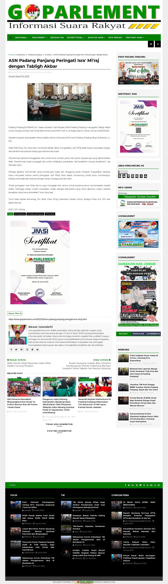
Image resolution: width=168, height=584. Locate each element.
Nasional (21, 37)
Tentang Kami (133, 37)
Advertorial (75, 37)
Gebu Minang (50, 380)
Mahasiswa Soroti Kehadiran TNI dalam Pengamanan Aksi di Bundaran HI (38, 560)
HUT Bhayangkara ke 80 (19, 380)
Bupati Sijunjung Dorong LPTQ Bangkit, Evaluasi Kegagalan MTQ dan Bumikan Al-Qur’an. (139, 515)
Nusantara (20, 55)
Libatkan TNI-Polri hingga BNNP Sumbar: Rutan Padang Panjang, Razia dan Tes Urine (144, 387)
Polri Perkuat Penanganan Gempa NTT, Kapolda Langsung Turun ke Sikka (38, 504)
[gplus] (133, 485)
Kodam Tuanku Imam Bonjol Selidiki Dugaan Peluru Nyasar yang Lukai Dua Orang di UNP (89, 552)
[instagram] (155, 485)
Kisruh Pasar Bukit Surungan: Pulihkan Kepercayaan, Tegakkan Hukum (139, 558)
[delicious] (158, 485)
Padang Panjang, (37, 72)
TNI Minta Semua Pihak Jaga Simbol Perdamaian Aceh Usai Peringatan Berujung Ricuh (89, 504)
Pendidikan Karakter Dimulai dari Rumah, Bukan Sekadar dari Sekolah (139, 531)
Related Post (15, 373)
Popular (138, 334)
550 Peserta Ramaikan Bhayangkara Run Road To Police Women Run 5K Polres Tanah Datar (22, 403)
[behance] (151, 485)
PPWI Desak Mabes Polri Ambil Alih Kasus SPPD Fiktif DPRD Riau (38, 518)
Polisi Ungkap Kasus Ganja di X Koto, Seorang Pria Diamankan (144, 358)
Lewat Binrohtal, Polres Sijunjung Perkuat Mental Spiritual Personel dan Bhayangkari (38, 531)
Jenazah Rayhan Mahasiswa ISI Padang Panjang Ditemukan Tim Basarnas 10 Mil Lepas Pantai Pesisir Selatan (94, 403)
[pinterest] (136, 485)
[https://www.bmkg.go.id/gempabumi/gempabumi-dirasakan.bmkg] (138, 202)
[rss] (147, 485)
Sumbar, (48, 72)
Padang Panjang (35, 55)
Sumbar (48, 55)
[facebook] (125, 485)
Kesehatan (57, 37)
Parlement (38, 37)
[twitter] (128, 485)
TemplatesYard (12, 578)
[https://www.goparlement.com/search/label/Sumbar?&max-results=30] (138, 294)
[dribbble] (144, 485)
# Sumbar (50, 214)
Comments (153, 334)
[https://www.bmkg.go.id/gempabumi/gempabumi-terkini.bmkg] (122, 193)
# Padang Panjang (35, 214)
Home (11, 55)
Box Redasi (115, 37)
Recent (123, 334)
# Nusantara (20, 214)
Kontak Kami (95, 37)
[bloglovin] (140, 485)
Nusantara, (25, 72)
